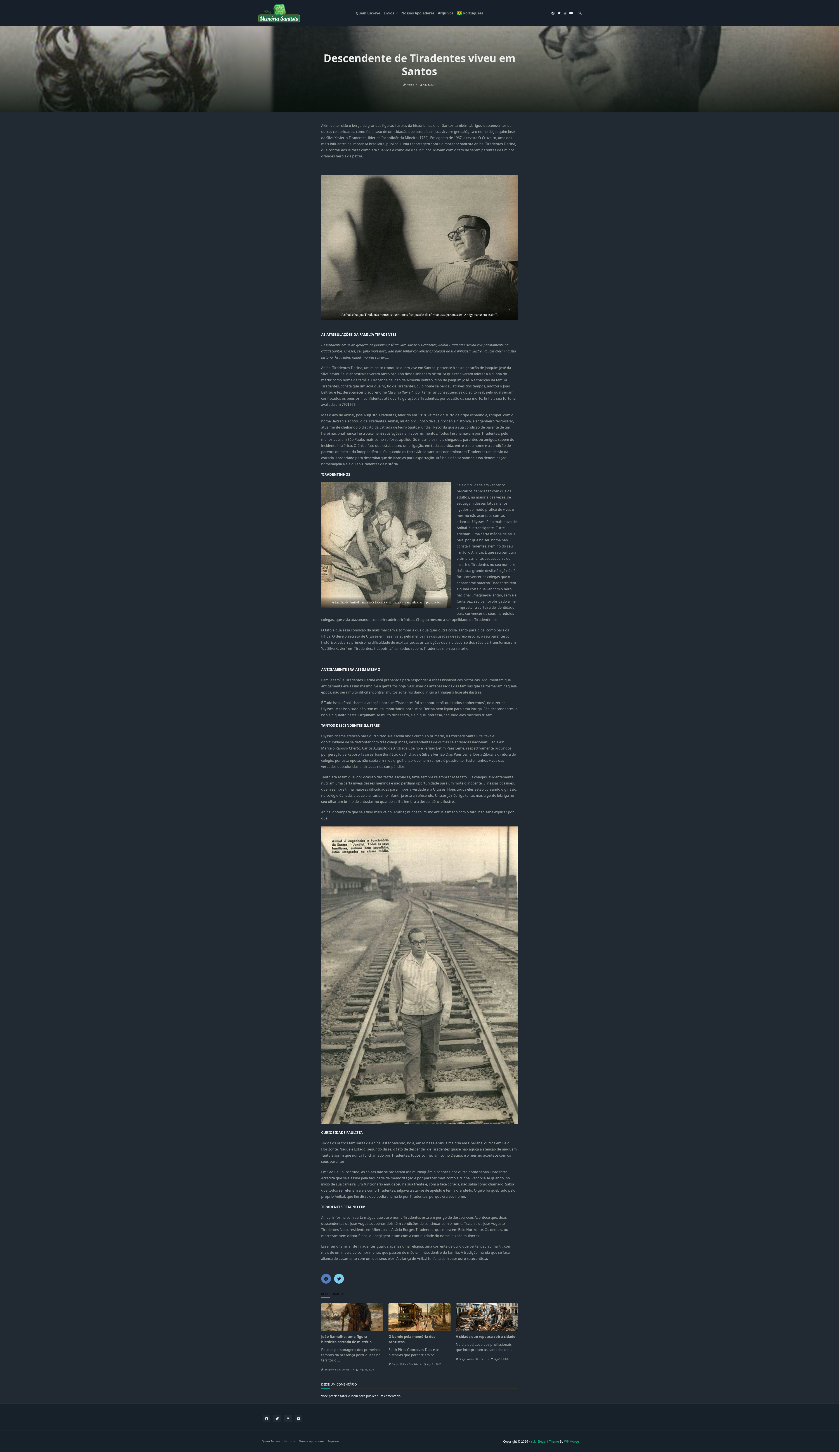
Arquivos (445, 13)
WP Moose (571, 1441)
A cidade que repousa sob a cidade (485, 1336)
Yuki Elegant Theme (545, 1441)
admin (410, 84)
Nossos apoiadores (417, 13)
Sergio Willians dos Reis (338, 1369)
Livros (389, 13)
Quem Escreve (368, 13)
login (354, 1396)
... (338, 1360)
